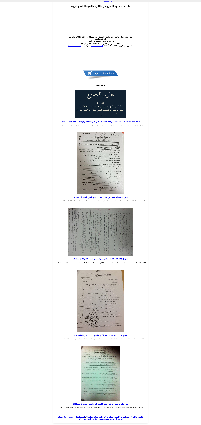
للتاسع (141, 417)
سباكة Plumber (92, 417)
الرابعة (129, 417)
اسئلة (111, 417)
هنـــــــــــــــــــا (97, 46)
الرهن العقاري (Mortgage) (74, 417)
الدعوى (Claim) (85, 419)
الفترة (123, 417)
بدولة (106, 417)
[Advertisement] (100, 23)
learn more (106, 1)
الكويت (117, 417)
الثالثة (135, 417)
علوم (101, 417)
